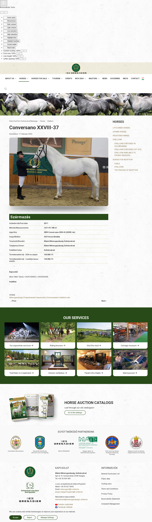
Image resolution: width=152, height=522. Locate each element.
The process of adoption (126, 170)
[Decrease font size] (17, 53)
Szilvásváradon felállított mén (58, 297)
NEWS (104, 78)
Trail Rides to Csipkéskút (20, 373)
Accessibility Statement (110, 499)
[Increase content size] (25, 51)
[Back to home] (76, 68)
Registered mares (121, 136)
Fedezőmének (29, 297)
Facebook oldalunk (64, 507)
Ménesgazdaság (15, 297)
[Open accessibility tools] (3, 3)
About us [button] (9, 78)
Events (68, 78)
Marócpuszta (129, 373)
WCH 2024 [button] (79, 78)
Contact (135, 78)
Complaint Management (110, 504)
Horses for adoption (123, 160)
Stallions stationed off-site (127, 149)
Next (103, 301)
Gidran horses (119, 132)
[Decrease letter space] (21, 59)
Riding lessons (56, 345)
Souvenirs (115, 78)
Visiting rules (106, 484)
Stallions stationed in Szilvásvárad (125, 144)
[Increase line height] (21, 56)
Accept (15, 517)
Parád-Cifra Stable (93, 373)
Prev (14, 301)
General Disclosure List (110, 474)
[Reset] (2, 12)
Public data (105, 479)
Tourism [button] (56, 78)
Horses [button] (22, 78)
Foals (117, 164)
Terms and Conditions (109, 489)
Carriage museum (129, 345)
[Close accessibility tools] (6, 12)
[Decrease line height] (18, 56)
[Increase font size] (20, 53)
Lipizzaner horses (121, 128)
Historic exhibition (56, 373)
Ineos (125, 78)
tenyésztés (40, 297)
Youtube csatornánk (65, 504)
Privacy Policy (106, 494)
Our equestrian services (20, 345)
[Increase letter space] (24, 59)
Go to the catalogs (75, 413)
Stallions (117, 139)
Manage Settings (47, 517)
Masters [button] (93, 78)
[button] (5, 88)
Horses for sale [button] (39, 78)
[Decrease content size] (22, 51)
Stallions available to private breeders (125, 154)
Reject (29, 517)
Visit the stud (92, 345)
